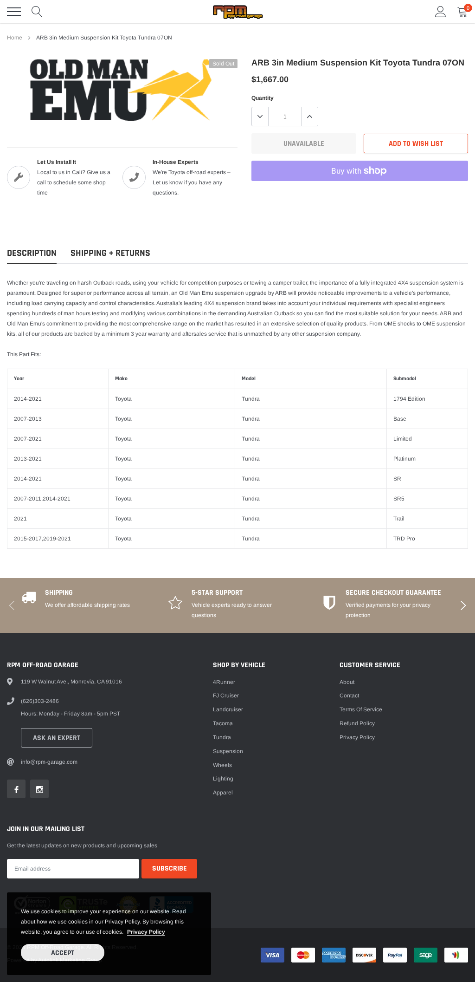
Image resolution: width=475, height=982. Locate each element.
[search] (37, 11)
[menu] (14, 12)
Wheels (222, 765)
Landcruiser (228, 709)
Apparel (223, 792)
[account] (440, 11)
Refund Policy (357, 723)
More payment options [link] (359, 194)
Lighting (223, 778)
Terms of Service (361, 709)
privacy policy (146, 932)
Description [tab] (32, 253)
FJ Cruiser (226, 695)
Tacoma (223, 723)
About (347, 682)
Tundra (222, 737)
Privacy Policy (357, 737)
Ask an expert (56, 738)
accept (62, 953)
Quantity (262, 98)
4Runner (224, 682)
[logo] (237, 11)
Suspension (228, 751)
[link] (16, 789)
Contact (349, 695)
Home (14, 37)
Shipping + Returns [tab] (110, 253)
